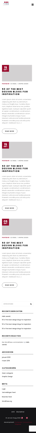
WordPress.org (7, 401)
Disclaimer (20, 412)
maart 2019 (6, 361)
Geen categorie (7, 373)
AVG (13, 412)
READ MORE (9, 131)
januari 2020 (6, 357)
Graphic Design (23, 84)
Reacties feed (7, 397)
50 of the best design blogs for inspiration (15, 92)
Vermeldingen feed (9, 392)
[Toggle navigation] (32, 4)
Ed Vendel (13, 84)
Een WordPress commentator (12, 342)
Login (4, 389)
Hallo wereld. (6, 316)
